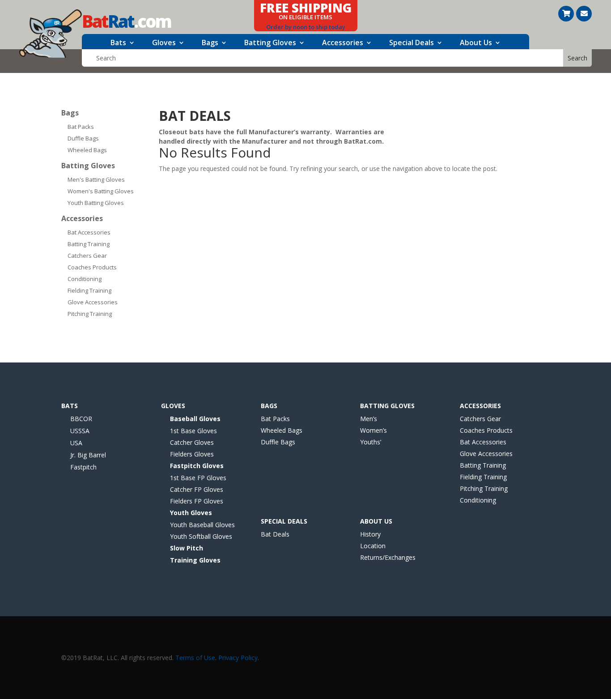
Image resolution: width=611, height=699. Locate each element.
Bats (118, 43)
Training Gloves (195, 560)
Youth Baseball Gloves (202, 524)
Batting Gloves (270, 43)
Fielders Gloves (192, 454)
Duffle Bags (83, 138)
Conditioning (85, 279)
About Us (476, 43)
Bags (210, 43)
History (370, 534)
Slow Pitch (186, 548)
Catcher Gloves (192, 442)
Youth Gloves (191, 512)
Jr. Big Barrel (88, 455)
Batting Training (89, 244)
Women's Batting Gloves (101, 191)
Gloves (164, 43)
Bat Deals (275, 534)
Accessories (342, 43)
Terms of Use (195, 657)
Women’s (373, 430)
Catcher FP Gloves (196, 489)
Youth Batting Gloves (96, 203)
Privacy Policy (238, 657)
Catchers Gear (87, 255)
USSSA (79, 430)
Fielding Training (89, 290)
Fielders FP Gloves (196, 501)
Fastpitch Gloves (197, 465)
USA (76, 443)
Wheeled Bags (87, 150)
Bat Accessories (89, 232)
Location (373, 545)
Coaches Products (92, 267)
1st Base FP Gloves (198, 477)
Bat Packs (81, 127)
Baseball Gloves (195, 418)
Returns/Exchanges (388, 557)
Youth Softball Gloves (201, 536)
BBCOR (81, 418)
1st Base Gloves (193, 430)
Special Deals (411, 43)
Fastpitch (83, 467)
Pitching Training (90, 314)
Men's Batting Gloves (96, 179)
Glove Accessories (93, 302)
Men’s (368, 418)
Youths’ (370, 442)
